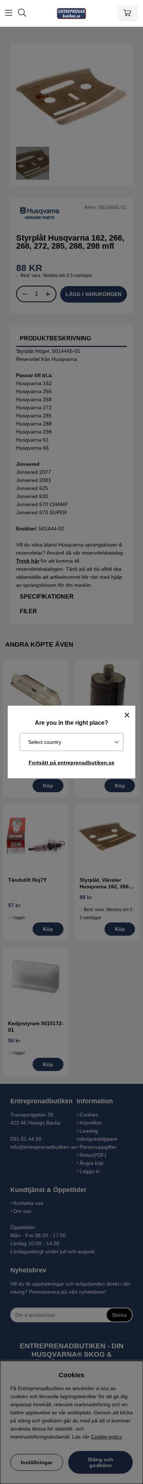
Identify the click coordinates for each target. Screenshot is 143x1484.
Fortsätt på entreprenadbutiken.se (71, 762)
